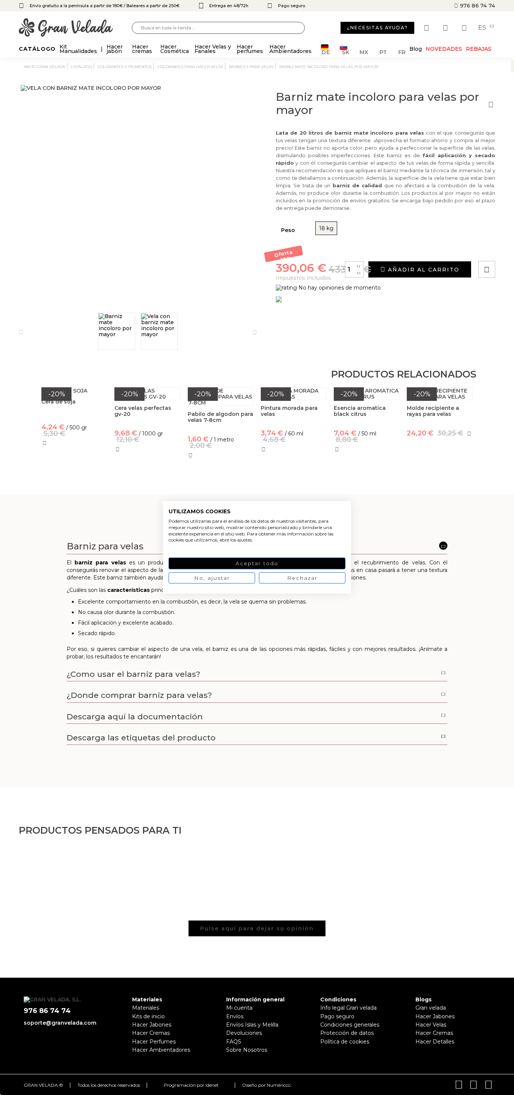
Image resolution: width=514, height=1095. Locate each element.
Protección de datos (347, 1033)
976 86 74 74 (476, 5)
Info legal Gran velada (348, 1007)
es (483, 27)
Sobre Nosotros (246, 1049)
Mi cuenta (239, 1007)
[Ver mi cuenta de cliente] (446, 27)
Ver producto (74, 476)
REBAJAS (478, 49)
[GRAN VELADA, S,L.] (75, 28)
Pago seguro (337, 1016)
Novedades (444, 49)
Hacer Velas (430, 1024)
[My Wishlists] (427, 27)
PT (383, 52)
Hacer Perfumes (154, 1041)
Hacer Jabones (151, 1024)
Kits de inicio (148, 1016)
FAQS (233, 1041)
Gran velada (430, 1007)
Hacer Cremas (151, 1033)
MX (363, 52)
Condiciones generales (349, 1024)
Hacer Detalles (434, 1041)
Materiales (145, 1007)
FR (402, 52)
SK (345, 52)
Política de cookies (344, 1041)
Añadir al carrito (422, 269)
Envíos (234, 1016)
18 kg (326, 228)
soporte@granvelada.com (60, 1023)
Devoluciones (244, 1033)
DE (325, 52)
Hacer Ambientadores (161, 1049)
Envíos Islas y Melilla (252, 1024)
